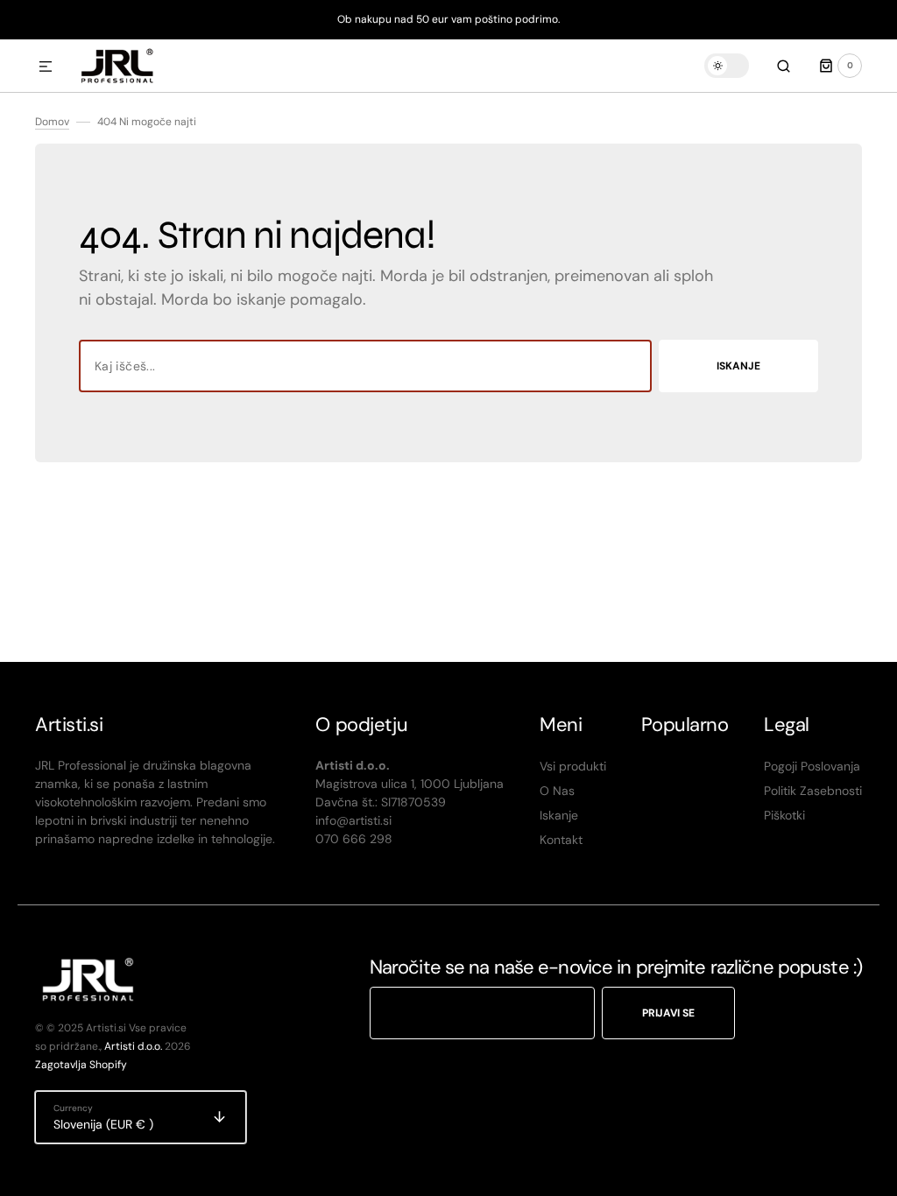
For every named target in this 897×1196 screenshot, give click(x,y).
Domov (52, 122)
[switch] (726, 65)
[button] (45, 67)
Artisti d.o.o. (133, 1046)
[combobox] (365, 366)
